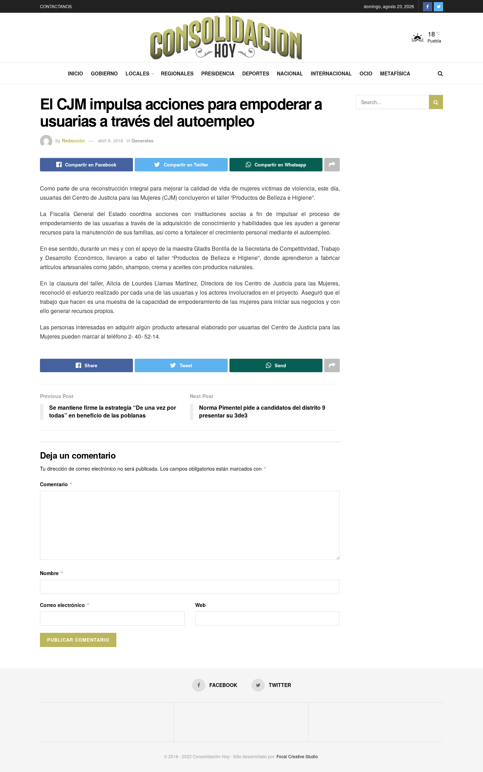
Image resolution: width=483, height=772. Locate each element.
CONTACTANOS (56, 6)
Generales (142, 140)
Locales (137, 73)
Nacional (290, 73)
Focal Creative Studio (297, 756)
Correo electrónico (65, 604)
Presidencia (217, 73)
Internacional (331, 73)
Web (200, 604)
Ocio (366, 73)
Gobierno (104, 73)
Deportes (255, 73)
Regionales (177, 73)
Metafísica (395, 73)
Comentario (56, 484)
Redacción (73, 140)
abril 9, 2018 (110, 140)
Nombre (52, 573)
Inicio (75, 73)
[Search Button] (436, 102)
